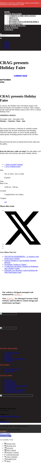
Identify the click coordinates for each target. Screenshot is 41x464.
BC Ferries (8, 380)
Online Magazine (13, 14)
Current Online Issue (11, 353)
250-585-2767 (5, 422)
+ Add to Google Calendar (13, 164)
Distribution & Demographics (24, 22)
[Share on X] (22, 244)
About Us (13, 18)
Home (7, 12)
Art (5, 202)
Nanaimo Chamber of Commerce (15, 386)
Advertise (14, 20)
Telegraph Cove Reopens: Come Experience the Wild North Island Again (21, 271)
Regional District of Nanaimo (14, 390)
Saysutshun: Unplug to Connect (15, 264)
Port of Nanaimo (10, 388)
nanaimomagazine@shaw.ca (10, 416)
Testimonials (15, 24)
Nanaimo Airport (10, 384)
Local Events (11, 28)
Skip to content (5, 434)
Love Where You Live (15, 26)
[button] (5, 436)
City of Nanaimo (10, 382)
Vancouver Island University (14, 392)
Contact (8, 30)
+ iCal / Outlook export (12, 166)
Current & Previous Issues (22, 16)
